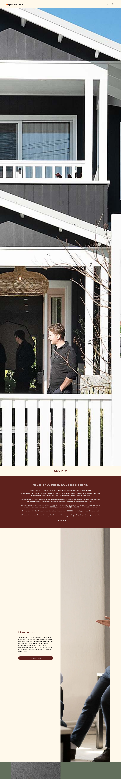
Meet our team (36, 658)
